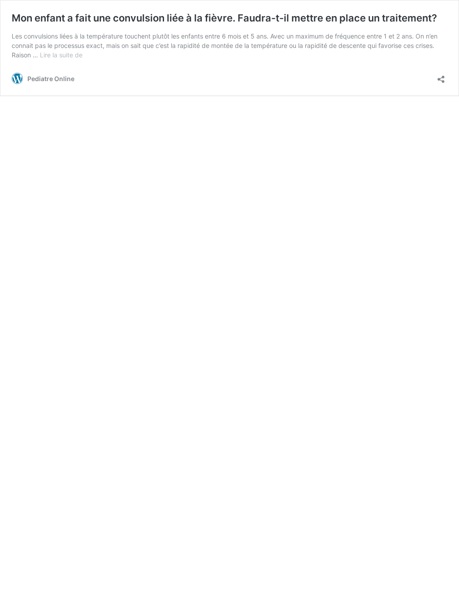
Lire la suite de (61, 55)
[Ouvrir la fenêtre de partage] (441, 76)
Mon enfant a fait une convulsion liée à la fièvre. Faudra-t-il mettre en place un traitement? (224, 18)
